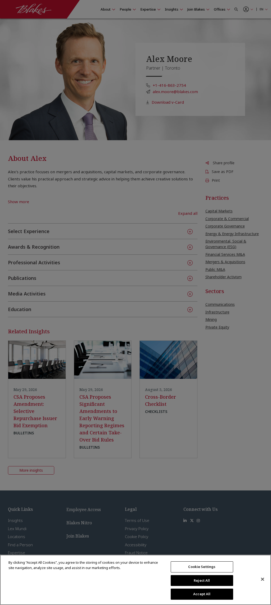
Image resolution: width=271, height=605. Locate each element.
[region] (135, 580)
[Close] (262, 579)
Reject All (202, 580)
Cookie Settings (201, 566)
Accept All (201, 594)
